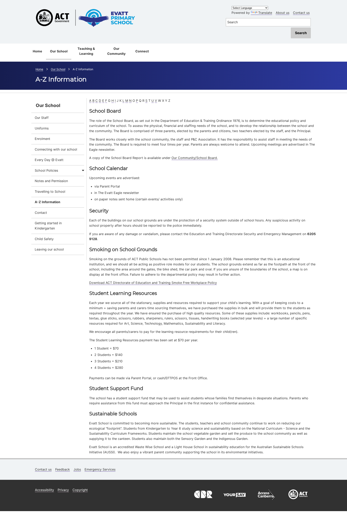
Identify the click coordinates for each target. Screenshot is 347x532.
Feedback (62, 469)
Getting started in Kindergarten (48, 225)
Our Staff (42, 118)
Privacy (63, 490)
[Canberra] (203, 501)
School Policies (46, 170)
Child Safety (44, 239)
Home (37, 51)
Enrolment (42, 139)
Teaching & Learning (86, 51)
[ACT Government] (298, 501)
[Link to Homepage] (126, 6)
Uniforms (42, 128)
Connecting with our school (56, 149)
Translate (265, 13)
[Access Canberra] (266, 501)
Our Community (116, 51)
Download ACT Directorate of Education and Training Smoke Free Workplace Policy (153, 283)
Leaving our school (49, 249)
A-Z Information (47, 202)
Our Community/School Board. (194, 158)
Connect (142, 51)
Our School (58, 51)
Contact (41, 213)
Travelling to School (50, 192)
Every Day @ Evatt (49, 160)
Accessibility (44, 490)
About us (282, 13)
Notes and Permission (51, 181)
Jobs (77, 469)
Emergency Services (100, 469)
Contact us (301, 13)
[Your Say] (234, 501)
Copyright (80, 490)
